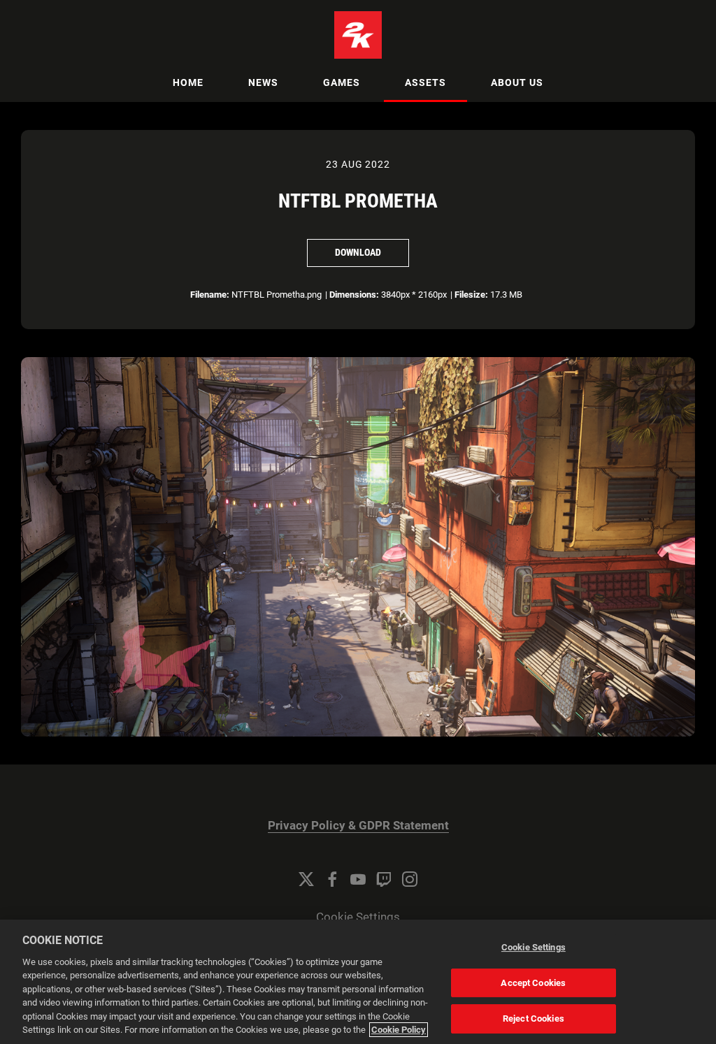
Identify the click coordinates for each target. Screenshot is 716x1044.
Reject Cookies (533, 1018)
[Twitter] (306, 879)
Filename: (209, 294)
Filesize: (471, 294)
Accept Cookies (533, 983)
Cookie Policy (398, 1029)
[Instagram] (409, 879)
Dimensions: (354, 294)
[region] (358, 982)
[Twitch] (384, 879)
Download (358, 252)
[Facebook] (332, 879)
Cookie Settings (358, 917)
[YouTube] (358, 879)
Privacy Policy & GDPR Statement (358, 825)
